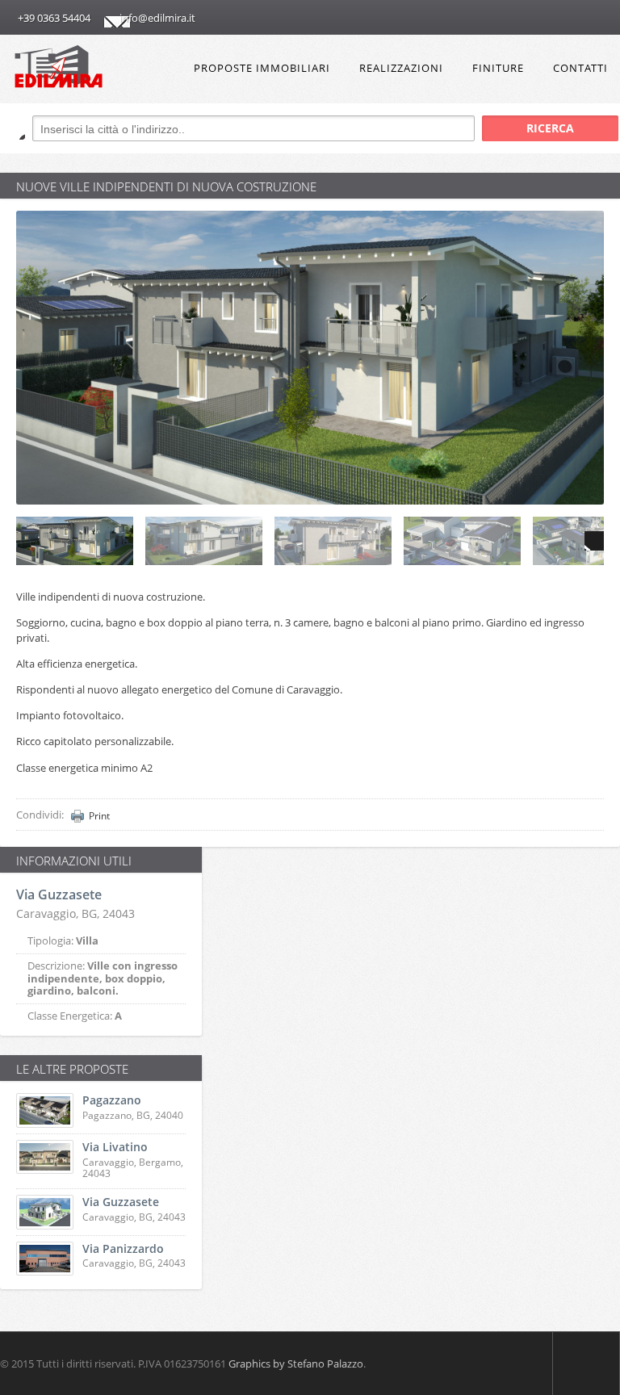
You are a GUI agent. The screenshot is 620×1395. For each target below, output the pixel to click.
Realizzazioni (401, 68)
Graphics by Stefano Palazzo (295, 1363)
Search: (12, 127)
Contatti (580, 68)
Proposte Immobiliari (262, 68)
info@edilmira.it (157, 17)
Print (99, 816)
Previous (26, 541)
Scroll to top (586, 1363)
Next (594, 541)
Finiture (498, 68)
